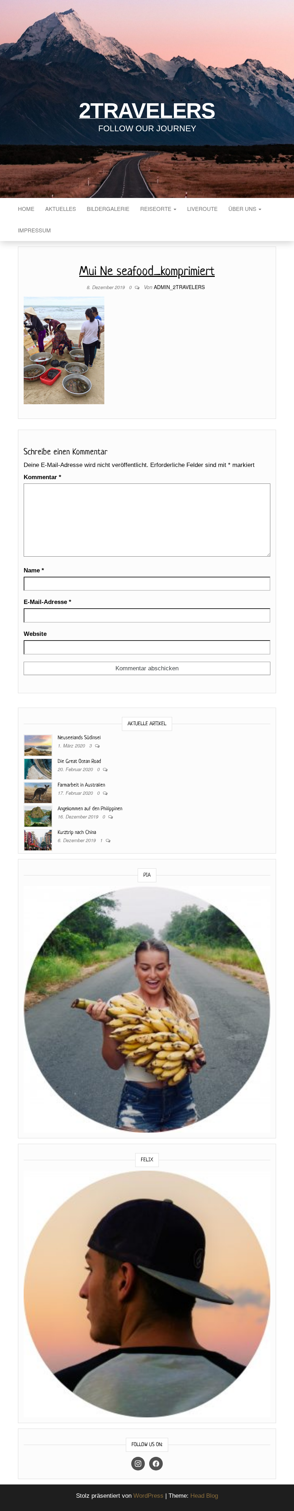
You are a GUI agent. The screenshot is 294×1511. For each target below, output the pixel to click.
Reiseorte (156, 208)
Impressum (34, 230)
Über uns (243, 208)
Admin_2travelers (179, 287)
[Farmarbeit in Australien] (38, 792)
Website (35, 634)
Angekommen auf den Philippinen (90, 809)
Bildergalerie (108, 208)
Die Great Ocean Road (79, 761)
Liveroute (202, 208)
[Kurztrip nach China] (38, 839)
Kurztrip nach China (77, 832)
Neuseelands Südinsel (79, 738)
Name (34, 570)
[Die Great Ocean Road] (38, 768)
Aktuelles (60, 208)
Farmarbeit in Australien (81, 785)
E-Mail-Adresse (47, 602)
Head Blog (204, 1495)
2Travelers (147, 111)
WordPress (148, 1495)
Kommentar (42, 477)
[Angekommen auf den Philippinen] (38, 816)
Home (26, 208)
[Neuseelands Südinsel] (38, 745)
